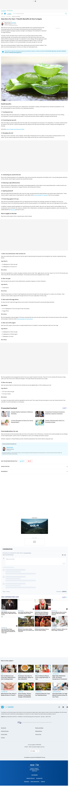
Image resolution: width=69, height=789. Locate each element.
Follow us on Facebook (63, 707)
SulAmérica (26, 781)
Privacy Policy (4, 734)
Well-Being (9, 16)
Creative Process (5, 731)
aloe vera (12, 209)
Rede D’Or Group (41, 757)
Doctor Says (10, 10)
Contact (3, 737)
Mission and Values (39, 728)
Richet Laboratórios (35, 781)
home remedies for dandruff (41, 195)
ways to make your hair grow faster (15, 129)
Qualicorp (43, 781)
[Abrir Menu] (2, 14)
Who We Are (3, 728)
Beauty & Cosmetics (16, 16)
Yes (23, 461)
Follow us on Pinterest (67, 707)
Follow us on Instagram (59, 707)
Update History (5, 466)
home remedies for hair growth (25, 319)
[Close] (35, 1)
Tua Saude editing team (13, 25)
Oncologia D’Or (39, 778)
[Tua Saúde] (7, 13)
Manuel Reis (10, 447)
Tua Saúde (3, 10)
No (30, 461)
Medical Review (38, 731)
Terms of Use (38, 734)
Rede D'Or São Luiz (31, 778)
